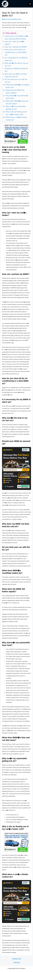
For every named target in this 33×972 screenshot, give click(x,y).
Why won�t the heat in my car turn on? (16, 64)
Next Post (17, 962)
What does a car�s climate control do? (16, 118)
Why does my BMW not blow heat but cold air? (16, 75)
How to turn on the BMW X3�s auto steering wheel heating (17, 37)
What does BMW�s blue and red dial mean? (17, 102)
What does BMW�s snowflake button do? (17, 86)
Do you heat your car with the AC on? (16, 80)
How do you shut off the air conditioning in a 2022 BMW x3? (15, 52)
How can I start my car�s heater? (14, 43)
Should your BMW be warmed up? (16, 70)
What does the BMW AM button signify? (15, 91)
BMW (3, 19)
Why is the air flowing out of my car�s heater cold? (16, 113)
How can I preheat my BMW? (16, 47)
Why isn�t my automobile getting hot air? (16, 107)
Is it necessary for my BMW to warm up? (16, 59)
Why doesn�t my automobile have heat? (17, 97)
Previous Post (16, 958)
